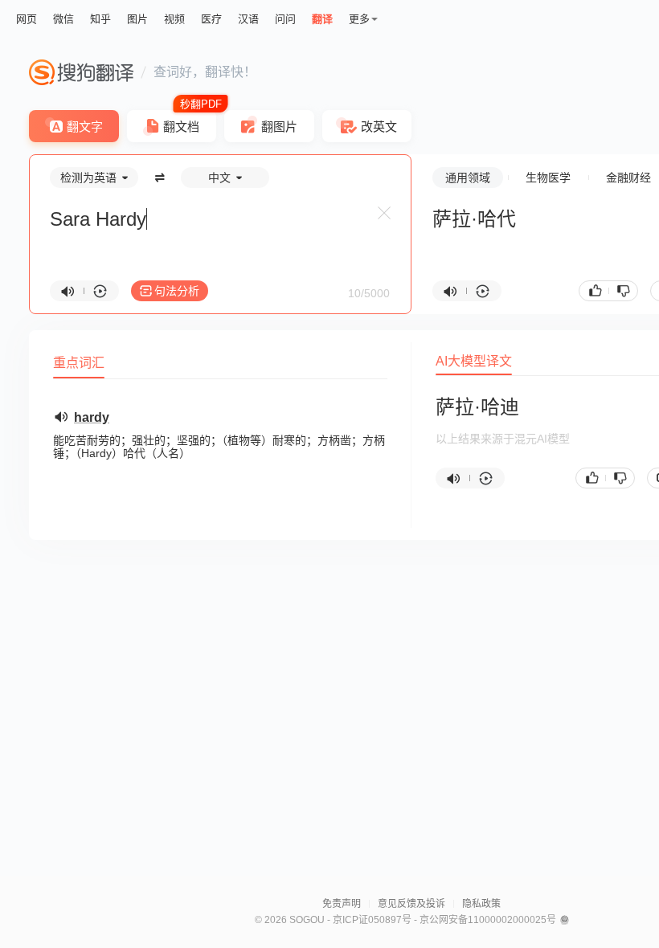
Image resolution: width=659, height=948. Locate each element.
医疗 (211, 19)
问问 (285, 19)
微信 (63, 19)
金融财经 (628, 177)
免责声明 (341, 903)
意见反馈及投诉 (411, 903)
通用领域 (467, 177)
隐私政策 (481, 903)
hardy (91, 417)
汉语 (248, 19)
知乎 (100, 19)
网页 (26, 19)
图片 (137, 19)
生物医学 (548, 177)
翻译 (322, 19)
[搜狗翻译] (81, 72)
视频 (174, 19)
